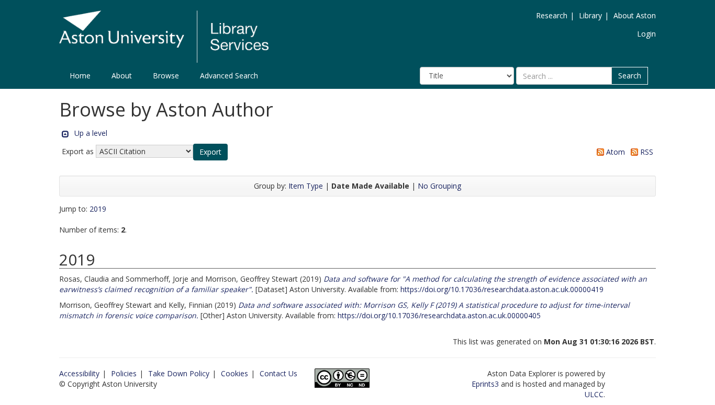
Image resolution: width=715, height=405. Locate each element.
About (121, 75)
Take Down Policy (178, 373)
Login (646, 34)
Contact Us (278, 373)
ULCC (594, 394)
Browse (166, 75)
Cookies (234, 373)
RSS (645, 152)
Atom (614, 152)
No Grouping (439, 186)
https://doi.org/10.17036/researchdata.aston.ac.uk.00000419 (502, 289)
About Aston (634, 15)
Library (590, 15)
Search (629, 75)
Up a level (90, 133)
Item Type (305, 186)
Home (80, 75)
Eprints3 (485, 384)
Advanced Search (229, 75)
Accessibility (79, 373)
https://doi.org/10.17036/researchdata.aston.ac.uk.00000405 (439, 315)
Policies (124, 373)
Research (551, 15)
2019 (98, 209)
